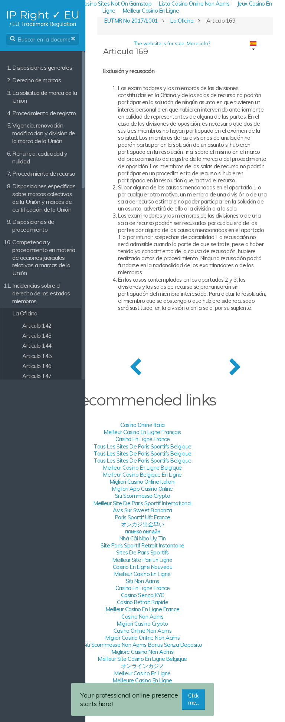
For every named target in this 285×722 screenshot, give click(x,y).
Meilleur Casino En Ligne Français (142, 431)
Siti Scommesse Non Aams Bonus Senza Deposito (142, 644)
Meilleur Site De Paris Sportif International (142, 503)
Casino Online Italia (142, 424)
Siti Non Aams (142, 580)
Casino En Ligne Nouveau (143, 566)
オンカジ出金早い (142, 524)
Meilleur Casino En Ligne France (142, 609)
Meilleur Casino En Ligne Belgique (142, 467)
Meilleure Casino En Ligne (142, 680)
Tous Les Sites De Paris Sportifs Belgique (142, 446)
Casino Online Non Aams (142, 630)
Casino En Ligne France (142, 439)
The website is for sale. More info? (172, 43)
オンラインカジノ (142, 665)
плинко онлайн (142, 531)
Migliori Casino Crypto (142, 623)
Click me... (193, 699)
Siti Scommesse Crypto (142, 495)
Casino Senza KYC (142, 595)
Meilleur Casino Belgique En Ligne (142, 474)
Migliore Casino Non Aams (142, 651)
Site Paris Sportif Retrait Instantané (142, 545)
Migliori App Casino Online (142, 488)
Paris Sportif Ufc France (142, 517)
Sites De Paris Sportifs (142, 552)
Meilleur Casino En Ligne (151, 10)
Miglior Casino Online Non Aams (142, 637)
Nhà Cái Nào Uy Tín (142, 538)
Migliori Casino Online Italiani (142, 481)
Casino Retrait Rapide (142, 602)
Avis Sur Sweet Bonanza (142, 510)
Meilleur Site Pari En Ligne (142, 559)
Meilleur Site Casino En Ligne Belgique (142, 658)
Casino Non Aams (142, 616)
